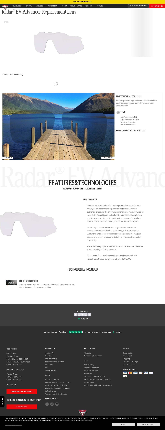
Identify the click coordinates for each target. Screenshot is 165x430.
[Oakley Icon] (5, 6)
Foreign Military (51, 359)
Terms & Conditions (91, 368)
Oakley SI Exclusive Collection (56, 385)
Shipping (126, 359)
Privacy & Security (91, 371)
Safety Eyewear (51, 391)
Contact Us (49, 353)
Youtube (57, 404)
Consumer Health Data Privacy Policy (98, 385)
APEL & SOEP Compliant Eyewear (57, 388)
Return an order (129, 364)
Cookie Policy (89, 365)
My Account (127, 356)
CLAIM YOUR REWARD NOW (21, 406)
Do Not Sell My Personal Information (97, 379)
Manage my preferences (13, 425)
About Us (87, 353)
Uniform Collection (52, 379)
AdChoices (88, 373)
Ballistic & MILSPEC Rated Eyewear (58, 382)
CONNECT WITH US (51, 399)
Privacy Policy (33, 420)
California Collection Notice (94, 376)
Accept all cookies (148, 424)
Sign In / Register (157, 6)
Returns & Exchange (130, 362)
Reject (123, 424)
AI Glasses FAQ (50, 370)
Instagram (52, 404)
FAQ (46, 367)
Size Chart (49, 364)
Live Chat (48, 356)
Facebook (47, 404)
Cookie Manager (86, 420)
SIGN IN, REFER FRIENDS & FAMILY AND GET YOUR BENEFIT (21, 391)
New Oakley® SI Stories (93, 356)
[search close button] (151, 5)
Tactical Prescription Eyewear (56, 394)
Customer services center (54, 362)
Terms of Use (46, 420)
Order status (128, 353)
